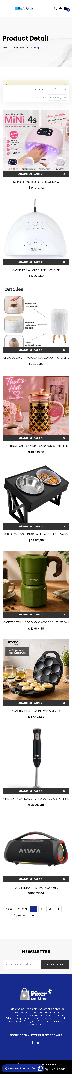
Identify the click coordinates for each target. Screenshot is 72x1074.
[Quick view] (64, 174)
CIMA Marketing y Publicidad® (47, 1069)
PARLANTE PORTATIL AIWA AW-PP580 (36, 887)
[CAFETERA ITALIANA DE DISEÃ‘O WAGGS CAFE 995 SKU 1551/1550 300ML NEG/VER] (36, 584)
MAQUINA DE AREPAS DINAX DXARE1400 (36, 711)
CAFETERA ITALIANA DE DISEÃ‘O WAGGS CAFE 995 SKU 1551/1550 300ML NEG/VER (36, 624)
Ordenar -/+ (56, 97)
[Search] (55, 8)
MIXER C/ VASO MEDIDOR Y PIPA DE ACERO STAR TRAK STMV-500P (36, 800)
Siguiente (19, 915)
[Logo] (24, 8)
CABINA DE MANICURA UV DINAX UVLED (36, 270)
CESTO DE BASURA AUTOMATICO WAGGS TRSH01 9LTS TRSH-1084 (36, 359)
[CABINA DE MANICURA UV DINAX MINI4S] (36, 143)
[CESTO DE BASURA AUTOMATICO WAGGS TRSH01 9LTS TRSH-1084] (36, 320)
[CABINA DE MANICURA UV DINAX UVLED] (36, 232)
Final (33, 915)
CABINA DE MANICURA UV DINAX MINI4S (36, 182)
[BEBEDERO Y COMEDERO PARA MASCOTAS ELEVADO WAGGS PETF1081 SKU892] (36, 496)
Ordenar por (38, 97)
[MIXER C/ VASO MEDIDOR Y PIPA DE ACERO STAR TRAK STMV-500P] (36, 761)
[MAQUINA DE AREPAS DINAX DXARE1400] (36, 672)
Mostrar (40, 89)
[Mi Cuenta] (60, 8)
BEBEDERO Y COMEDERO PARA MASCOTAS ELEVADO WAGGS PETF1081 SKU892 (36, 535)
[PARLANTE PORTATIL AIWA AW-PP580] (36, 849)
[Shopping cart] (65, 8)
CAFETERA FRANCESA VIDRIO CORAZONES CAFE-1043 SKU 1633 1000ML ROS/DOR (36, 447)
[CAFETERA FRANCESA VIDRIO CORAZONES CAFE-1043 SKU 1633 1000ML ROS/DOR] (36, 408)
